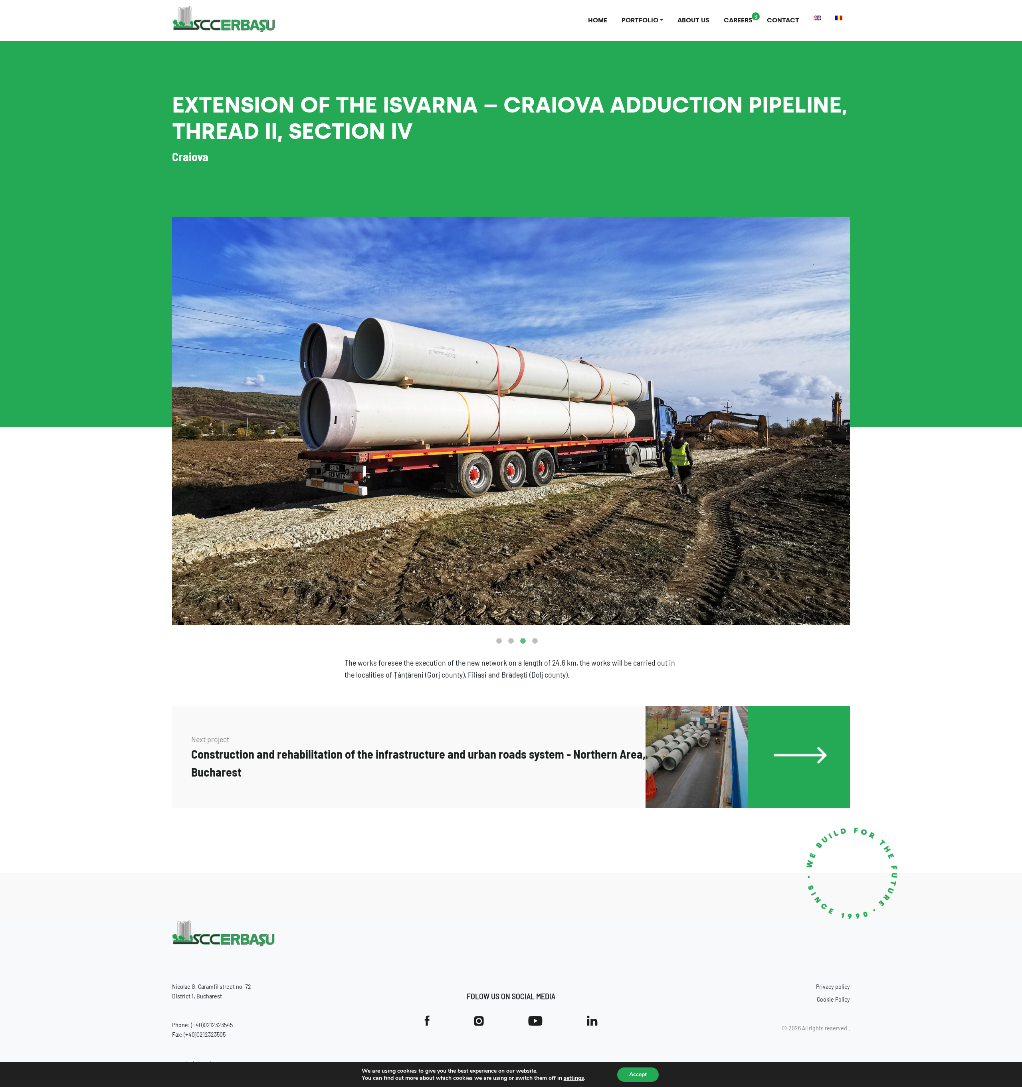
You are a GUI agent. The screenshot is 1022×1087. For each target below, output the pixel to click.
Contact (783, 20)
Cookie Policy (833, 999)
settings (574, 1078)
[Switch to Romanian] (839, 18)
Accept (638, 1074)
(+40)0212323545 (212, 1024)
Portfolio (640, 20)
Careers (738, 20)
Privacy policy (833, 986)
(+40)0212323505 (205, 1034)
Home (597, 20)
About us (693, 20)
